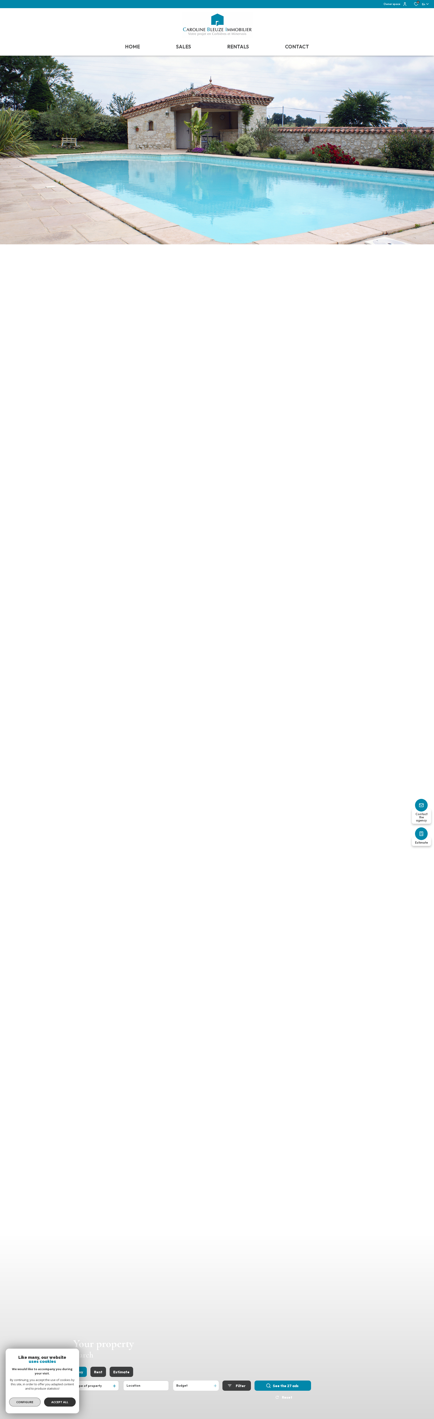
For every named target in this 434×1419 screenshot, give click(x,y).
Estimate (121, 1372)
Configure (25, 1402)
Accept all (59, 1402)
